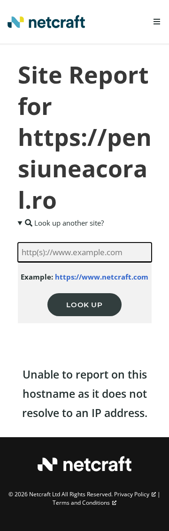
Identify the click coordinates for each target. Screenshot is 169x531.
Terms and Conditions (81, 503)
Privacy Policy (131, 494)
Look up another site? (68, 223)
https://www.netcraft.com (101, 276)
